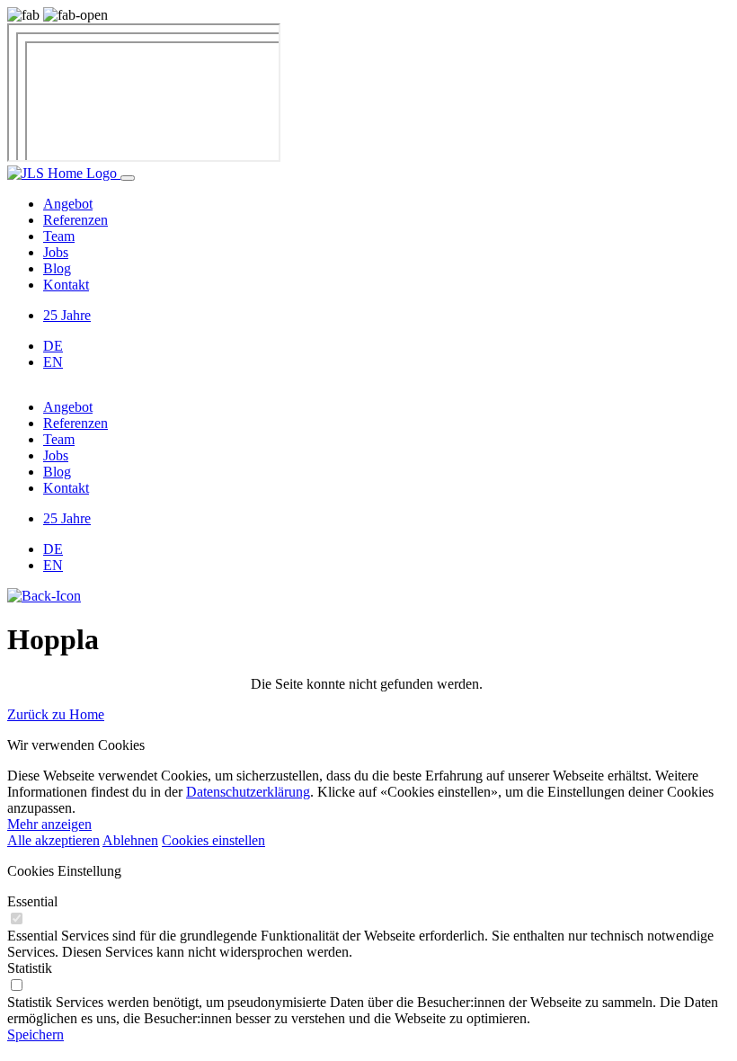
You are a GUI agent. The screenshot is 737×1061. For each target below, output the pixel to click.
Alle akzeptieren (53, 840)
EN (53, 362)
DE (53, 345)
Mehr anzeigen (49, 824)
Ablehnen (130, 840)
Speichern (35, 1034)
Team (59, 236)
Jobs (55, 252)
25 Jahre (67, 315)
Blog (57, 268)
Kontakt (66, 284)
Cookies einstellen (213, 840)
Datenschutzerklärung (248, 791)
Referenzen (75, 219)
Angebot (68, 203)
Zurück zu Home (55, 714)
